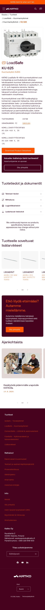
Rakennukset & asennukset (15, 459)
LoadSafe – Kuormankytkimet (15, 18)
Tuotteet (13, 15)
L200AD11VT (28, 272)
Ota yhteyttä (22, 167)
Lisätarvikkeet (10, 444)
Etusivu (5, 15)
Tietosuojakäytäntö (28, 596)
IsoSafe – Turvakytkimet (14, 421)
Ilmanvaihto (9, 480)
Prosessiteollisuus (12, 469)
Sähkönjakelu (10, 474)
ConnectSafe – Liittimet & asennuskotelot (21, 431)
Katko (18, 596)
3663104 (26, 123)
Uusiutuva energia (12, 485)
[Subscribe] (35, 554)
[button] (35, 8)
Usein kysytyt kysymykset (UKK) (17, 510)
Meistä (7, 499)
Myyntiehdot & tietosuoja (15, 515)
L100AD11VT (9, 272)
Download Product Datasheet (18, 150)
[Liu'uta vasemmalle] (17, 289)
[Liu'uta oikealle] (27, 289)
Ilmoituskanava (10, 520)
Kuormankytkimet (10, 22)
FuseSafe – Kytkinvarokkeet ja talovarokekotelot (17, 438)
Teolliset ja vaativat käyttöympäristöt (19, 464)
